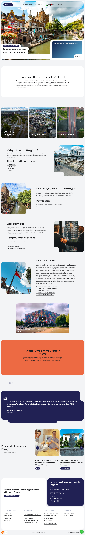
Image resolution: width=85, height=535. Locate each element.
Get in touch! (59, 52)
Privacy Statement (36, 532)
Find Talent (11, 243)
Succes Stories (69, 513)
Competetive (9, 513)
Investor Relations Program (17, 248)
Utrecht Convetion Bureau (46, 292)
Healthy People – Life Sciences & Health (50, 204)
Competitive (12, 164)
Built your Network (14, 246)
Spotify (58, 501)
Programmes (49, 518)
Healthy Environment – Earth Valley (49, 206)
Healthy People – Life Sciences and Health (31, 513)
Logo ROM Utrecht (49, 5)
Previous (37, 448)
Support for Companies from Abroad (19, 241)
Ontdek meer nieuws (9, 452)
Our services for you (61, 49)
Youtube (54, 501)
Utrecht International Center (47, 286)
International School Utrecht (47, 288)
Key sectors (37, 4)
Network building (51, 515)
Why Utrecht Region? (27, 4)
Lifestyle (11, 168)
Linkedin (51, 501)
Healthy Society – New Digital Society (49, 208)
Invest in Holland (43, 290)
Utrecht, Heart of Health (46, 294)
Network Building (51, 523)
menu (7, 4)
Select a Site (12, 244)
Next (81, 448)
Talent (10, 170)
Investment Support (51, 513)
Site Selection (49, 526)
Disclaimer (43, 532)
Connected (11, 166)
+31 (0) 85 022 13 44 (12, 383)
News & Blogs (69, 515)
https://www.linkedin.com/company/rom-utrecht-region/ (15, 383)
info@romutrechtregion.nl (10, 383)
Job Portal (48, 520)
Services (60, 4)
